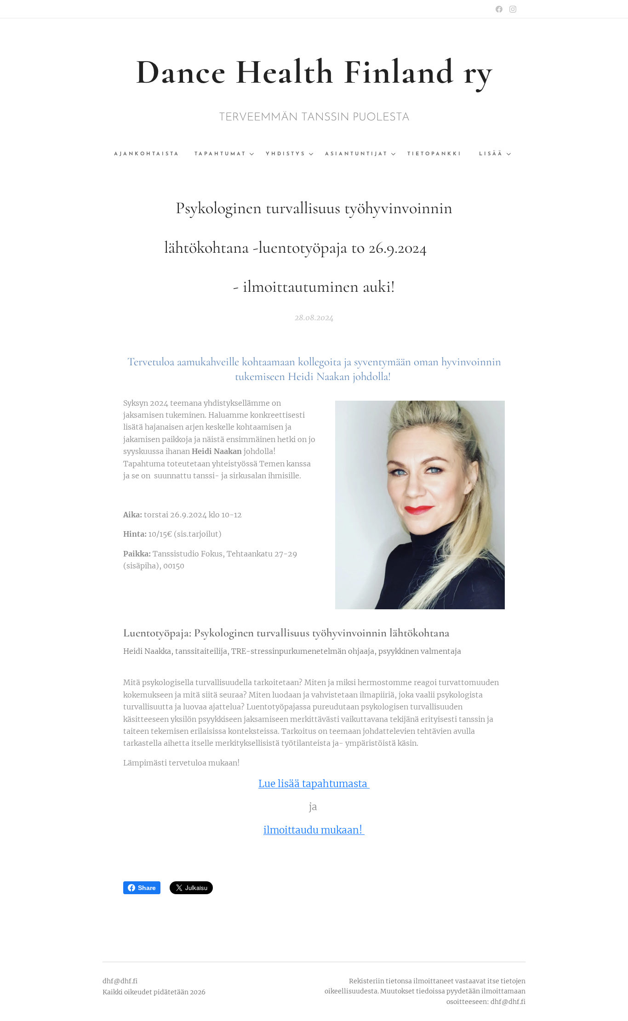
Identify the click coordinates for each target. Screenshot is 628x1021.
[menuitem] (150, 154)
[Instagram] (513, 9)
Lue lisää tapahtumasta (314, 784)
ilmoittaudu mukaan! (314, 830)
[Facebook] (499, 9)
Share (147, 887)
